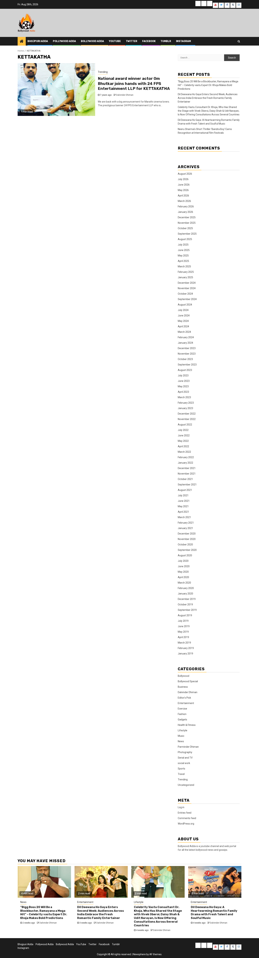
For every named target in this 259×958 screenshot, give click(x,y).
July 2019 (183, 620)
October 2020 (185, 544)
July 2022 (183, 430)
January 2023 (185, 408)
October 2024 (185, 293)
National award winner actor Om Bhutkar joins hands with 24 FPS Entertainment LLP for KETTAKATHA (134, 83)
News (181, 741)
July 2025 (183, 244)
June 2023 (184, 381)
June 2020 (184, 566)
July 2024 (183, 310)
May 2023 (183, 386)
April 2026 (183, 195)
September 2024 (187, 299)
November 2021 (187, 473)
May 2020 (183, 571)
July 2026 (183, 179)
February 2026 (186, 206)
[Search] (239, 41)
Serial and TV (185, 757)
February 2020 (186, 588)
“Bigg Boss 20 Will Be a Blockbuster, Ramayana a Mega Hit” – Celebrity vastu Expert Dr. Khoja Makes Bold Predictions (208, 85)
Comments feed (187, 818)
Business (183, 686)
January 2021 (185, 528)
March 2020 (184, 582)
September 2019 (187, 610)
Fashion (182, 714)
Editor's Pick (184, 697)
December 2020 (187, 533)
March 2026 (184, 201)
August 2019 (185, 615)
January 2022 (185, 462)
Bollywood (183, 675)
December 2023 (187, 348)
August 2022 (185, 424)
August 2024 (185, 304)
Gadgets (182, 719)
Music (181, 735)
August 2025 (185, 239)
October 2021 (185, 479)
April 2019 (183, 637)
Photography (185, 752)
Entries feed (184, 812)
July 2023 (183, 375)
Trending (103, 72)
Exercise (182, 708)
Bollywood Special (188, 681)
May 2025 (183, 255)
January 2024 (185, 342)
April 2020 (183, 577)
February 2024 (186, 337)
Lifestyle (182, 730)
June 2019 (184, 626)
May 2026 (183, 190)
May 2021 (183, 506)
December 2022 (187, 413)
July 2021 (183, 495)
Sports (181, 768)
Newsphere (139, 954)
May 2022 (183, 441)
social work (184, 763)
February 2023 (186, 402)
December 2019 (187, 599)
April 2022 (183, 446)
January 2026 (185, 212)
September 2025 (187, 233)
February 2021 (186, 522)
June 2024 (184, 315)
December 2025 (187, 217)
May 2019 (183, 631)
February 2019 (186, 648)
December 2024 (187, 282)
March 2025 (184, 266)
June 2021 (184, 500)
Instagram (183, 41)
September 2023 (187, 364)
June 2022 (184, 435)
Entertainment (186, 703)
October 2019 (185, 604)
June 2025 (184, 250)
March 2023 (184, 397)
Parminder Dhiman (188, 746)
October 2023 (185, 359)
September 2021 (187, 484)
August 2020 (185, 555)
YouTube (115, 41)
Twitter (131, 41)
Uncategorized (186, 785)
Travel (181, 774)
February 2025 (186, 271)
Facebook (149, 41)
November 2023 (187, 353)
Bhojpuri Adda (37, 41)
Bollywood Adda (92, 41)
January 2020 (185, 593)
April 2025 (183, 261)
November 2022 (187, 419)
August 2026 (185, 173)
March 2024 (184, 331)
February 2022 (186, 457)
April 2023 (183, 391)
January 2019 (185, 653)
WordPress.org (186, 823)
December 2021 (187, 468)
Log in (181, 807)
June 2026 (184, 184)
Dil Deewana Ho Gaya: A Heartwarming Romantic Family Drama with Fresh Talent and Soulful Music (214, 912)
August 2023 (185, 370)
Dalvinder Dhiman (124, 95)
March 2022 (184, 451)
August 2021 (185, 490)
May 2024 (183, 321)
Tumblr (166, 41)
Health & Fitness (187, 725)
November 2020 (187, 539)
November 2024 (187, 288)
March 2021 (184, 517)
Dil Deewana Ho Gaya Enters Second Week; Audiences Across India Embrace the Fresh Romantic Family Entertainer (208, 98)
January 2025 (185, 277)
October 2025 (185, 228)
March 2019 (184, 642)
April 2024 (183, 326)
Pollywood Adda (64, 41)
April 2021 (183, 511)
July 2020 (183, 560)
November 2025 (187, 222)
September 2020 (187, 550)
